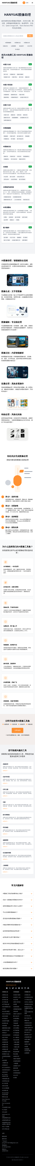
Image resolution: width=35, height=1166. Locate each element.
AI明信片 (4, 1032)
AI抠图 (15, 1004)
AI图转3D (15, 1021)
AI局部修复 (16, 1035)
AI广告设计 (5, 1074)
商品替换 (15, 1054)
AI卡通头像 (5, 1002)
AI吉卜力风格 (5, 1126)
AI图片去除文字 (17, 1014)
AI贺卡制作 (5, 1037)
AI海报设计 (5, 1065)
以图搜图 (26, 1053)
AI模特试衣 (16, 1056)
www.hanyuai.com (11, 985)
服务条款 (4, 1138)
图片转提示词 (28, 1018)
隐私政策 (4, 1136)
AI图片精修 (16, 1025)
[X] (13, 988)
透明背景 (15, 1068)
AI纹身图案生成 (6, 1006)
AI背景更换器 (16, 1073)
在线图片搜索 (28, 1030)
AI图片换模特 (16, 1058)
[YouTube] (19, 988)
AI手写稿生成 (5, 1004)
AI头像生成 (5, 1090)
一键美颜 (15, 1063)
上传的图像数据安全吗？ (10, 962)
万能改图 (15, 1023)
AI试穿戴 (15, 1049)
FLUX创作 (4, 1109)
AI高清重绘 (16, 1028)
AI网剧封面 (5, 1047)
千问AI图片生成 (6, 1107)
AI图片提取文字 (28, 1027)
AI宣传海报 (5, 1016)
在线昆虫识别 (28, 1023)
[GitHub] (25, 988)
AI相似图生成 (5, 1078)
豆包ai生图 (5, 1094)
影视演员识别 (28, 1006)
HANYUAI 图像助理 (9, 3)
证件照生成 (5, 999)
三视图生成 (5, 1063)
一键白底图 (16, 1042)
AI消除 (15, 1077)
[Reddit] (16, 988)
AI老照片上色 (16, 997)
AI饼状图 (4, 1025)
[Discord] (28, 988)
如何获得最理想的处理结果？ (11, 931)
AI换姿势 (15, 1011)
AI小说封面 (5, 1083)
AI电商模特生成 (6, 1118)
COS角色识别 (28, 999)
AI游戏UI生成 (5, 1030)
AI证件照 (15, 999)
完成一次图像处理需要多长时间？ (13, 899)
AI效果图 (4, 1060)
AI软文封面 (5, 1085)
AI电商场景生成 (6, 1120)
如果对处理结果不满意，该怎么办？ (14, 949)
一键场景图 (16, 1044)
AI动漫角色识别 (28, 997)
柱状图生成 (5, 1023)
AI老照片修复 (16, 995)
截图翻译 (26, 1042)
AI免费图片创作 (6, 1051)
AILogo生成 (5, 1093)
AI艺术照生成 (5, 1129)
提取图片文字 (28, 1034)
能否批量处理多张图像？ (10, 968)
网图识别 (26, 1020)
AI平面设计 (5, 1018)
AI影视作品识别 (28, 1004)
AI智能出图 (5, 1049)
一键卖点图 (16, 1047)
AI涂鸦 (4, 1009)
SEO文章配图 (5, 1088)
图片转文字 (27, 1032)
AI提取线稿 (16, 1006)
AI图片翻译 (27, 1039)
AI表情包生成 (5, 1081)
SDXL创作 (4, 1112)
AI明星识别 (27, 995)
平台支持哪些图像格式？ (10, 912)
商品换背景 (16, 1051)
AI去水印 (15, 1075)
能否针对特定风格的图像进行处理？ (14, 943)
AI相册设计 (5, 1040)
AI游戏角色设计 (6, 1070)
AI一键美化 (16, 1037)
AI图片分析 (27, 1044)
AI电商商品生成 (6, 1122)
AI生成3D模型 (6, 1011)
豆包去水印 (16, 1070)
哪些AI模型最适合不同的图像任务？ (13, 956)
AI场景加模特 (16, 1061)
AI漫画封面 (5, 1042)
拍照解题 (26, 1049)
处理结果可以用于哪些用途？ (11, 937)
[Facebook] (10, 988)
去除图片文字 (16, 1066)
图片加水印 (16, 1016)
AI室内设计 (5, 1072)
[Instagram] (7, 988)
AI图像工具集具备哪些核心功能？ (13, 893)
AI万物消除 (16, 1030)
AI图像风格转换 (17, 1009)
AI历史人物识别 (28, 1002)
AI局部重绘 (16, 1018)
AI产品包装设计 (6, 1067)
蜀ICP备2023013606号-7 (17, 1160)
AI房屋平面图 (5, 1021)
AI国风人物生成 (6, 1124)
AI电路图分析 (28, 1037)
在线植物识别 (28, 1025)
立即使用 (17, 730)
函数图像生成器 (6, 1028)
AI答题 (26, 1046)
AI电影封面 (5, 1044)
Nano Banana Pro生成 (6, 1100)
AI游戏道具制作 (6, 1035)
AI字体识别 (27, 1016)
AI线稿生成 (5, 997)
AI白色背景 (16, 1040)
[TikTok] (22, 988)
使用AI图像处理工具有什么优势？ (13, 906)
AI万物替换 (16, 1032)
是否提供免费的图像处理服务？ (12, 918)
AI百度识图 (27, 1050)
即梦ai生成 (5, 1097)
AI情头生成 (5, 1076)
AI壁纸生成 (5, 995)
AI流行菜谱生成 (6, 1014)
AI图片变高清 (16, 1002)
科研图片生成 (5, 1054)
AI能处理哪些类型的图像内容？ (12, 924)
